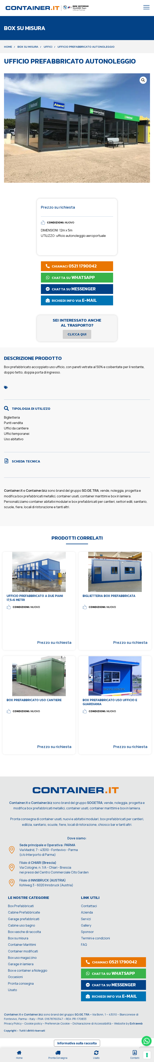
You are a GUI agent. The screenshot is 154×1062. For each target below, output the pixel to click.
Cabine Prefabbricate (24, 912)
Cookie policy (33, 1023)
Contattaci (89, 906)
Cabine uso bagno (21, 925)
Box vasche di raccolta (24, 932)
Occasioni (15, 977)
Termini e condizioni (95, 938)
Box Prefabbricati (21, 906)
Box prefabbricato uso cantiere (34, 700)
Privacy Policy (12, 1023)
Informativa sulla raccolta (77, 1043)
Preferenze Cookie (57, 1023)
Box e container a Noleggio (27, 970)
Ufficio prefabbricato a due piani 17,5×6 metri (35, 597)
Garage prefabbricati (23, 919)
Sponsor (87, 932)
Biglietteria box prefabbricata (109, 595)
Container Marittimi (22, 944)
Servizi (86, 919)
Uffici (48, 46)
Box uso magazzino (22, 957)
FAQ (84, 944)
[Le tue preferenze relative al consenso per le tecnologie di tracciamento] (147, 1055)
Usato (12, 990)
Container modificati (23, 951)
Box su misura (27, 46)
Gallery (86, 925)
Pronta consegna (21, 983)
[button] (143, 80)
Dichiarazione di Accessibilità (92, 1023)
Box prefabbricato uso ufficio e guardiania (110, 702)
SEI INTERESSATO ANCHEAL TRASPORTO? (77, 322)
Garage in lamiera (20, 964)
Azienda (87, 912)
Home (8, 46)
